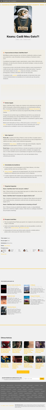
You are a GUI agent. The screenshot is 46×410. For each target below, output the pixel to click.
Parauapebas (3, 393)
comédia (15, 75)
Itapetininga (29, 397)
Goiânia (8, 391)
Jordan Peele (6, 110)
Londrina (30, 389)
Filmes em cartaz (21, 4)
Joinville (7, 397)
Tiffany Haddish (8, 171)
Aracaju (19, 389)
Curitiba (24, 385)
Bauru (22, 399)
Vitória (24, 397)
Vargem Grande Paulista (39, 397)
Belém (42, 385)
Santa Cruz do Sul (10, 399)
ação (19, 71)
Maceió (15, 393)
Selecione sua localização (9, 4)
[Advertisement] (23, 45)
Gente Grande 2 (15, 227)
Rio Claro (17, 399)
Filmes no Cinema (9, 1)
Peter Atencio (13, 143)
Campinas (37, 391)
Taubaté (20, 393)
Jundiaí (14, 389)
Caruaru (27, 399)
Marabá (24, 389)
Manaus (23, 387)
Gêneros (42, 4)
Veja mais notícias (23, 372)
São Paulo (3, 385)
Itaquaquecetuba (28, 393)
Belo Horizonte (10, 385)
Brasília (32, 387)
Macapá (43, 391)
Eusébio (2, 387)
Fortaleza (37, 385)
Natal (28, 387)
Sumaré (2, 399)
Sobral (34, 393)
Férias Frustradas (24, 227)
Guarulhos (3, 391)
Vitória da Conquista (10, 387)
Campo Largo (4, 395)
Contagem (30, 385)
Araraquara (40, 393)
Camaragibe (22, 395)
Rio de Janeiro (18, 385)
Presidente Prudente (38, 389)
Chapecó (10, 393)
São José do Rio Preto (16, 397)
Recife (18, 387)
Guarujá (2, 397)
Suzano (28, 395)
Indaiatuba (31, 391)
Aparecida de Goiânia (22, 391)
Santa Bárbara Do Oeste (6, 389)
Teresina (14, 391)
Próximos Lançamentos (33, 4)
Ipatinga (40, 395)
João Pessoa (34, 395)
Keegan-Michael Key (35, 109)
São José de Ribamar (13, 395)
